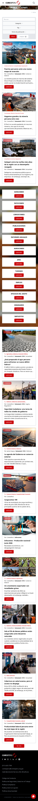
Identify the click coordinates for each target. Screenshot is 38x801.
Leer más (9, 87)
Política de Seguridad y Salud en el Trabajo (16, 781)
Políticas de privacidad (9, 791)
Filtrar (13, 36)
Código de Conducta (9, 778)
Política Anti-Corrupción (10, 788)
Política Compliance (8, 785)
